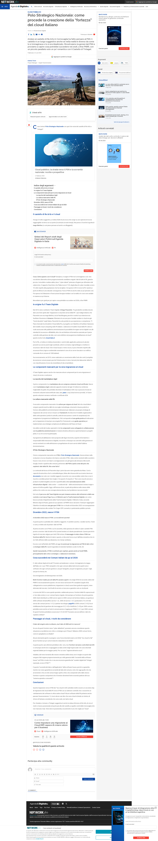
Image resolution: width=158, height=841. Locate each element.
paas (64, 392)
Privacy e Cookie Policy (58, 807)
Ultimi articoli (38, 6)
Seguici (54, 804)
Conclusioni (38, 209)
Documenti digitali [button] (115, 6)
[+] (58, 774)
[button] (5, 6)
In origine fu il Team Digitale (43, 190)
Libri (147, 6)
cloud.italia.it (50, 338)
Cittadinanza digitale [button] (61, 6)
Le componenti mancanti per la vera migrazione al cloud (52, 193)
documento (37, 476)
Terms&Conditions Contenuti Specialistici (78, 807)
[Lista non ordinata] (47, 774)
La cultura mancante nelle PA (46, 197)
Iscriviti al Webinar (81, 736)
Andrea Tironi (32, 60)
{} (55, 774)
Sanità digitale (104, 6)
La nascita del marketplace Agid (46, 195)
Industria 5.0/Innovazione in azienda (134, 6)
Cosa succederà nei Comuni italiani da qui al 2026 (50, 205)
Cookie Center (96, 807)
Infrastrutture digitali (39, 30)
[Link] (54, 774)
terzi (62, 264)
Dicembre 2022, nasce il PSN (43, 202)
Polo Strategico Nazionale (70, 455)
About (31, 807)
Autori (36, 807)
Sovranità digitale (48, 6)
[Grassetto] (35, 774)
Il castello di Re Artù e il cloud (43, 188)
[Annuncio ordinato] (44, 774)
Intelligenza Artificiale (76, 6)
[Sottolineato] (40, 774)
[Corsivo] (37, 774)
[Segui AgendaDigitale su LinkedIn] (63, 804)
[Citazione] (49, 774)
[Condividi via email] (37, 34)
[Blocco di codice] (51, 774)
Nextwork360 (33, 815)
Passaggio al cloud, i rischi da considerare (48, 207)
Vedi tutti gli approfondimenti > (122, 122)
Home (29, 30)
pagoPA (71, 603)
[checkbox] (35, 264)
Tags (41, 807)
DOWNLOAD (124, 48)
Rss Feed (47, 807)
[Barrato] (42, 774)
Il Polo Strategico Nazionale (45, 200)
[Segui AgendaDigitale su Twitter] (66, 804)
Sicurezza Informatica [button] (90, 6)
